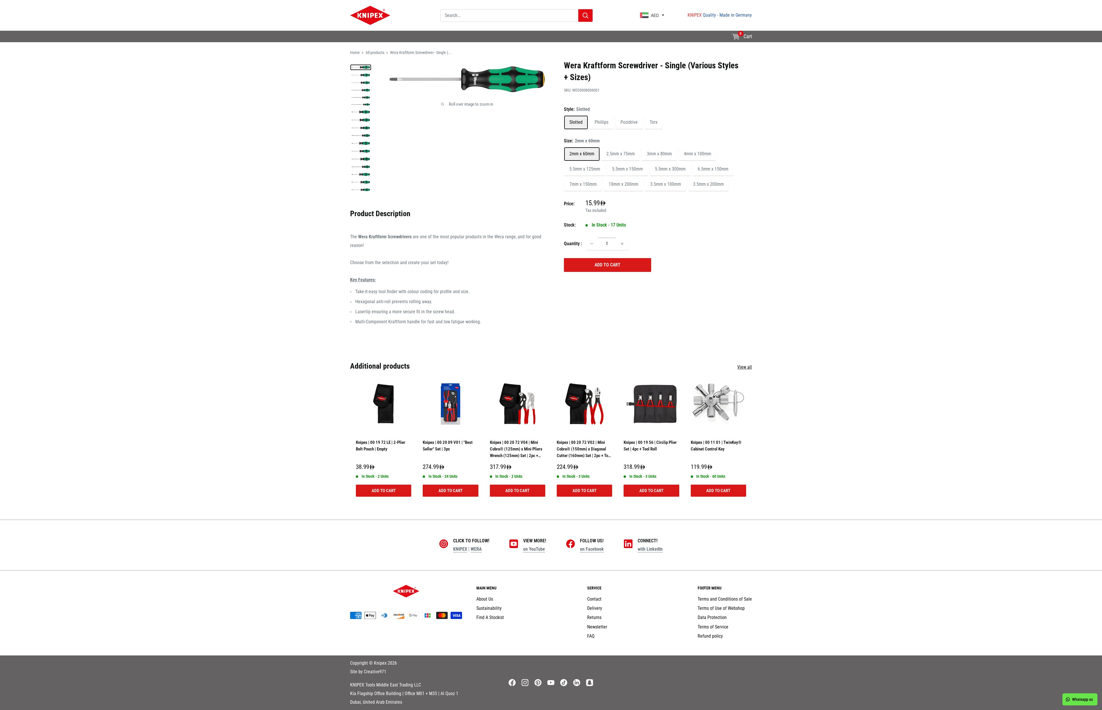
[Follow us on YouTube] (550, 682)
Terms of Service (713, 627)
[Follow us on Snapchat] (589, 682)
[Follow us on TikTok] (563, 682)
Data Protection (712, 617)
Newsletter (597, 627)
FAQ (591, 636)
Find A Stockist (426, 39)
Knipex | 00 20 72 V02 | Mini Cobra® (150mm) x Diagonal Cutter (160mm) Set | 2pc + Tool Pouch (584, 450)
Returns (594, 617)
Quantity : (573, 243)
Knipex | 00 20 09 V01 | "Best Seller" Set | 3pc (448, 446)
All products (375, 52)
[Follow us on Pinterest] (538, 682)
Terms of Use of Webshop (721, 608)
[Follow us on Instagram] (525, 682)
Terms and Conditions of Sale (725, 599)
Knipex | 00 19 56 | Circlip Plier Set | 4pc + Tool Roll (650, 446)
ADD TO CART (607, 265)
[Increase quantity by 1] (622, 244)
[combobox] (509, 15)
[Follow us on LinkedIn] (576, 682)
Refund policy (710, 636)
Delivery (594, 608)
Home (355, 52)
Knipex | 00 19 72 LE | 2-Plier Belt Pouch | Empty (380, 446)
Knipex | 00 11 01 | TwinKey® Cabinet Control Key (716, 446)
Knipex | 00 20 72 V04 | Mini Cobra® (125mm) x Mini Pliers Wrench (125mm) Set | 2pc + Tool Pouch (516, 450)
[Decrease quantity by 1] (592, 244)
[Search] (585, 15)
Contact (594, 599)
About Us (358, 39)
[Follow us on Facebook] (512, 682)
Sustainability (389, 39)
